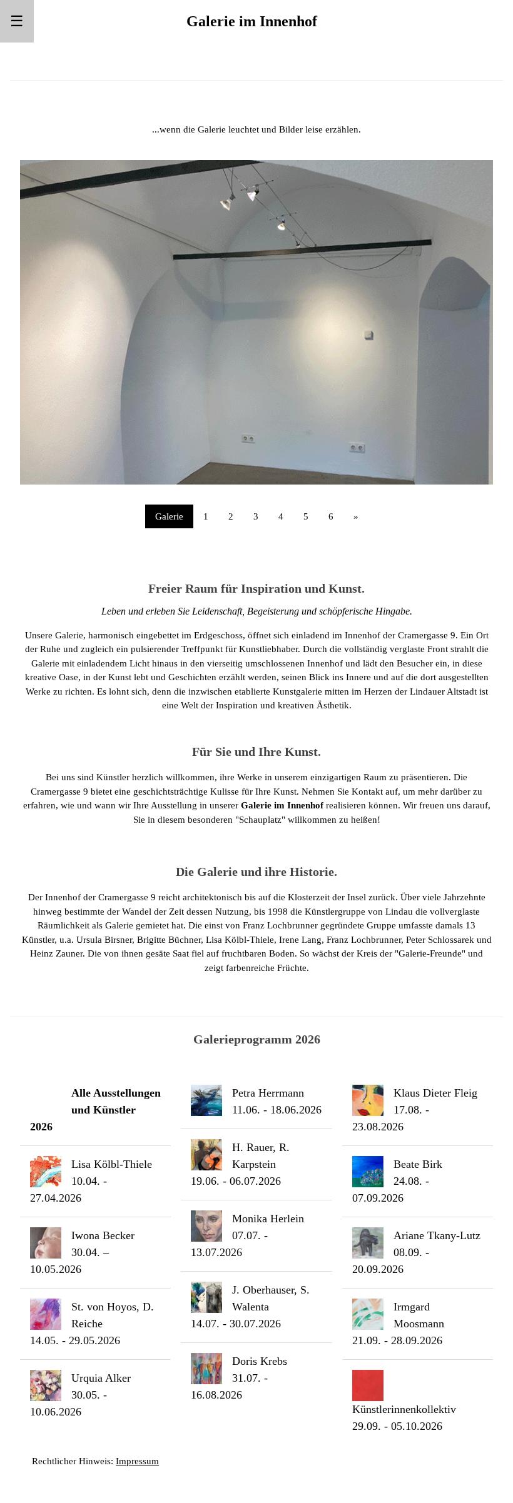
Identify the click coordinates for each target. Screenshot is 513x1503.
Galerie (169, 516)
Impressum (137, 1461)
